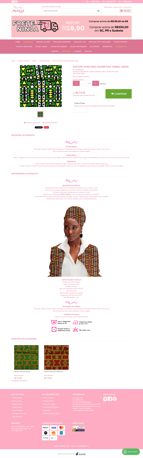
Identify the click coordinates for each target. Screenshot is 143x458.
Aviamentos (107, 47)
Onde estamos (17, 410)
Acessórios (94, 47)
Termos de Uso (48, 401)
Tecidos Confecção (24, 47)
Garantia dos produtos (51, 407)
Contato (55, 51)
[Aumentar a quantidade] (95, 83)
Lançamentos (121, 47)
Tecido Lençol (41, 47)
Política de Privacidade (51, 413)
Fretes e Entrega (49, 404)
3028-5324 (94, 1)
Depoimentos (17, 417)
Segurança (47, 410)
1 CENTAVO (77, 51)
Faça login (57, 7)
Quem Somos (108, 7)
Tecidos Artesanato (78, 47)
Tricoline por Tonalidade (100, 42)
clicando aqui (103, 164)
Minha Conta (118, 7)
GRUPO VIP (66, 51)
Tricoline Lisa (80, 42)
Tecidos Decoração (59, 47)
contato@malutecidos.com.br (83, 410)
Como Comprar (48, 398)
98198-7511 (110, 1)
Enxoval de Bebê (43, 42)
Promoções (28, 42)
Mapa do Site (17, 404)
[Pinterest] (17, 2)
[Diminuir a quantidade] (76, 83)
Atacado (88, 51)
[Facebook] (14, 2)
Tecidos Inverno (121, 42)
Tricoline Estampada (62, 42)
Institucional (17, 394)
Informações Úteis (50, 394)
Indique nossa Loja (19, 413)
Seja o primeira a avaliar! (81, 76)
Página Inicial (17, 398)
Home (17, 42)
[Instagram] (12, 2)
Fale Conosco (127, 7)
